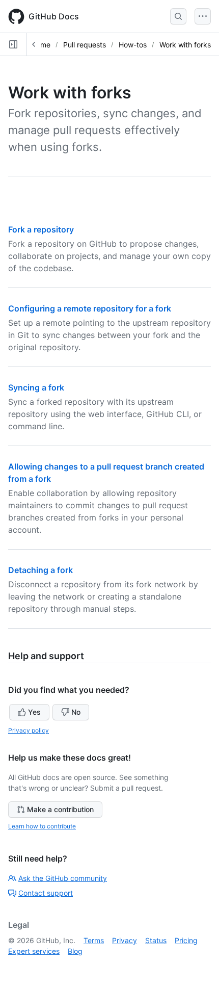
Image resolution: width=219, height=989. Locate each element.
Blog (75, 951)
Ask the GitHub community (62, 878)
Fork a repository (41, 229)
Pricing (186, 940)
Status (156, 940)
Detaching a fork (40, 570)
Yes (34, 712)
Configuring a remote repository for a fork (89, 308)
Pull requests (84, 44)
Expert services (34, 951)
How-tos (133, 44)
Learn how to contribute (42, 826)
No (75, 712)
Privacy (124, 940)
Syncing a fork (36, 387)
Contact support (45, 893)
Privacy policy (28, 730)
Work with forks (185, 44)
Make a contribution (60, 809)
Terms (94, 940)
